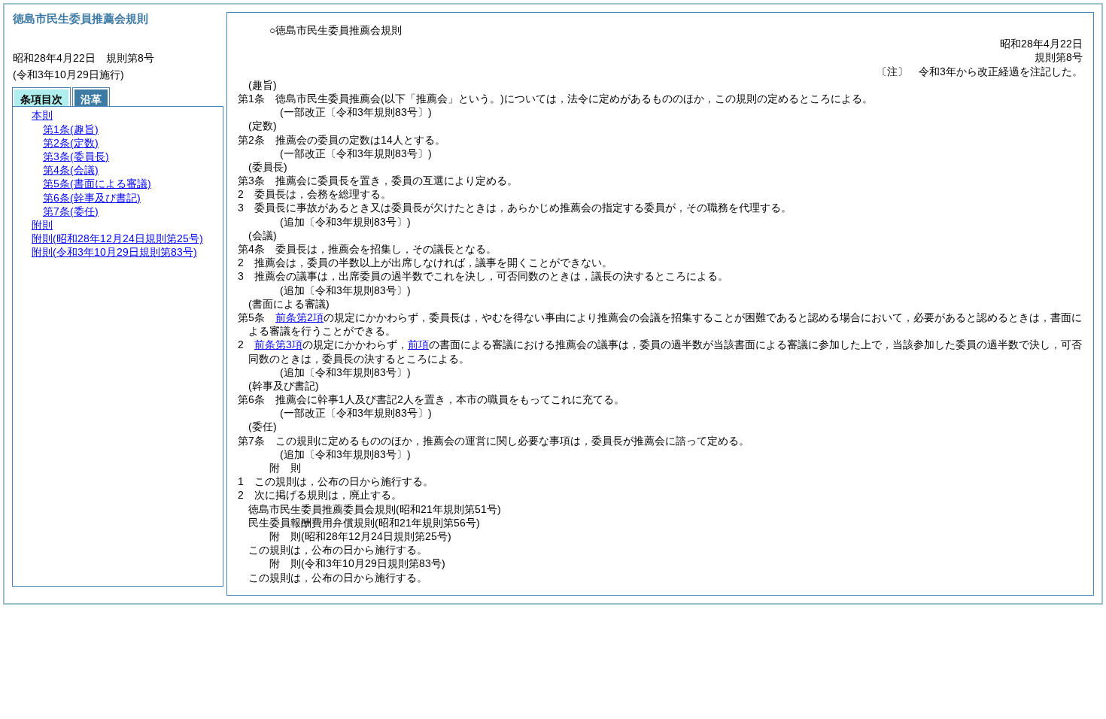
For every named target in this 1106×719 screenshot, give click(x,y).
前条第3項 (278, 344)
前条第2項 (299, 317)
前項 (418, 344)
